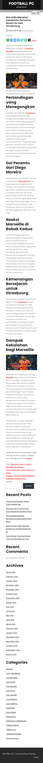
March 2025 (10, 624)
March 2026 (10, 572)
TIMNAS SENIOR (12, 725)
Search (9, 481)
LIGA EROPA (10, 682)
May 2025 (10, 615)
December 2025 (12, 585)
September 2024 (13, 650)
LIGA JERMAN (11, 695)
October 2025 (11, 594)
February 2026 (12, 576)
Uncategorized (12, 738)
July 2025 (10, 607)
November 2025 (12, 589)
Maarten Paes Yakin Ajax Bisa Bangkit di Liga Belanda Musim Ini (18, 529)
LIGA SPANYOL (12, 703)
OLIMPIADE (10, 708)
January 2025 (11, 633)
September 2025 (13, 598)
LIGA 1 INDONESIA (13, 673)
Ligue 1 (29, 464)
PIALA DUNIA (11, 712)
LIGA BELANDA (11, 678)
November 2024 (12, 641)
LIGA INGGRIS (11, 686)
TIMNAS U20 (11, 729)
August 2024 (11, 654)
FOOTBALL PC (21, 3)
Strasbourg (30, 113)
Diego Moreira (24, 181)
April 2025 (10, 620)
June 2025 (10, 611)
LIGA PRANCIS (27, 30)
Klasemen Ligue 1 (18, 464)
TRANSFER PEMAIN (13, 734)
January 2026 (11, 581)
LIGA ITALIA (10, 691)
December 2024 (12, 637)
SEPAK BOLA (11, 716)
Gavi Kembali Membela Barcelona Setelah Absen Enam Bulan (19, 519)
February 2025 (12, 628)
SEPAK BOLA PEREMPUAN (16, 721)
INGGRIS (9, 669)
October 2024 (11, 645)
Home (36, 757)
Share (34, 40)
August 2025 (11, 602)
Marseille (9, 377)
